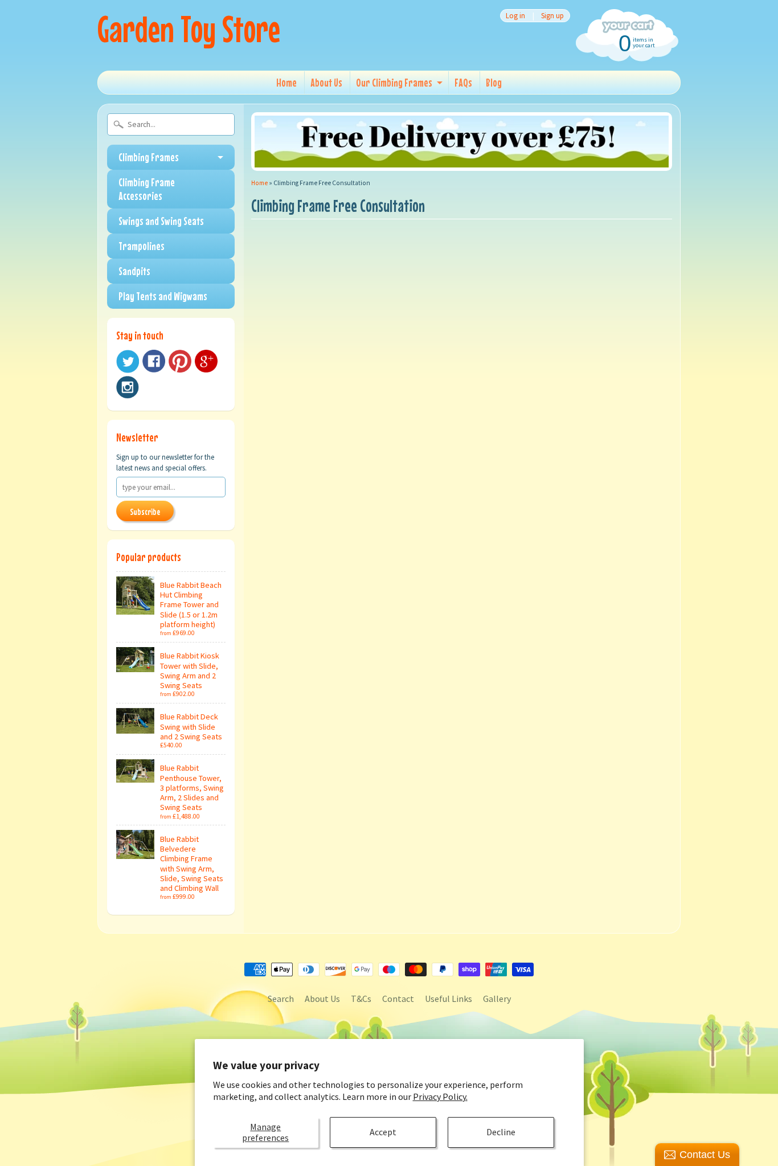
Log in (515, 15)
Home (286, 82)
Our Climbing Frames (394, 82)
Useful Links (448, 998)
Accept (383, 1132)
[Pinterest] (180, 361)
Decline (500, 1132)
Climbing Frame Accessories (146, 188)
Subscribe (145, 511)
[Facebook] (153, 361)
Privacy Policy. (440, 1096)
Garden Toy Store (188, 29)
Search (281, 998)
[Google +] (206, 361)
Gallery (497, 998)
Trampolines (141, 245)
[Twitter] (127, 361)
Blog (494, 82)
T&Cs (361, 998)
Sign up (552, 15)
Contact (398, 998)
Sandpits (134, 270)
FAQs (463, 82)
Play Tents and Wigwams (162, 295)
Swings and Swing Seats (161, 220)
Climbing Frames (148, 156)
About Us (326, 82)
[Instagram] (127, 387)
